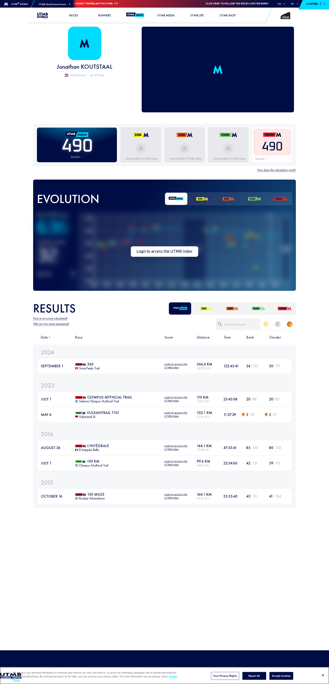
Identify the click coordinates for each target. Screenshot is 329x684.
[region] (164, 675)
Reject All (254, 675)
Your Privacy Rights (225, 675)
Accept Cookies (281, 675)
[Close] (323, 675)
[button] (54, 4)
